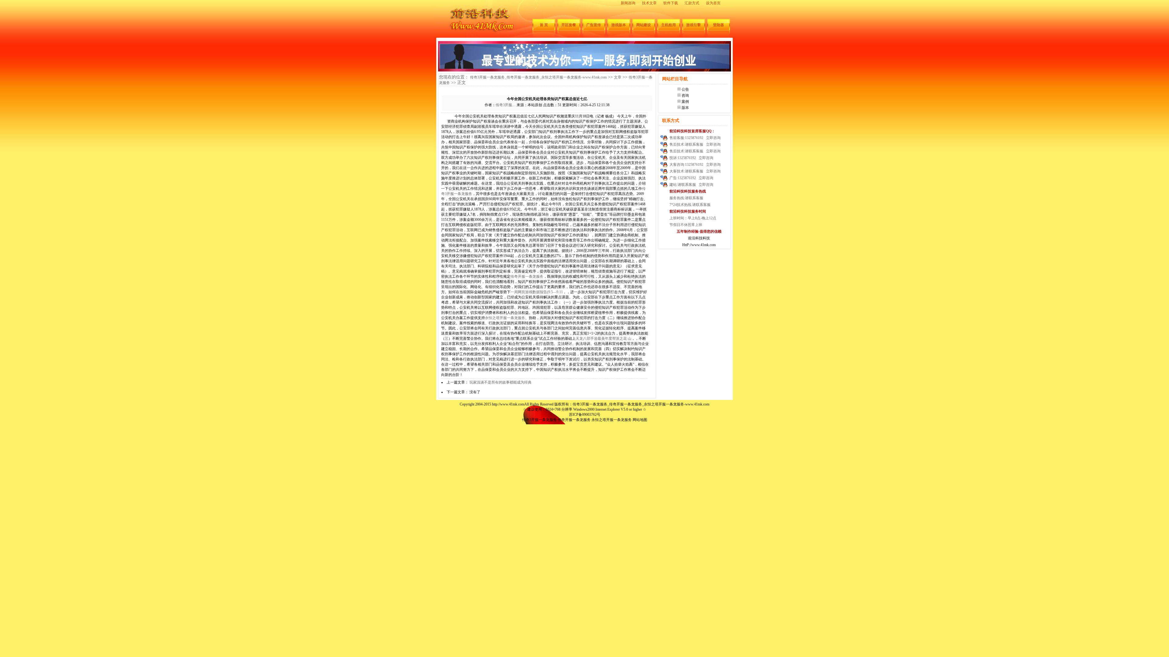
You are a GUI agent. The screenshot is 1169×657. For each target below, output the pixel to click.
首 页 (544, 25)
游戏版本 (618, 25)
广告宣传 (593, 25)
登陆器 (718, 25)
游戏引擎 (693, 25)
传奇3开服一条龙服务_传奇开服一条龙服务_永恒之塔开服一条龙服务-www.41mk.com (538, 77)
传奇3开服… (506, 105)
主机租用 (668, 25)
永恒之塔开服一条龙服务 (505, 318)
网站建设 (643, 25)
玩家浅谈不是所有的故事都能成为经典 (500, 382)
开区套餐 (568, 25)
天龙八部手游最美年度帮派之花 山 (603, 338)
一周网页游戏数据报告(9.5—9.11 (537, 292)
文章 (617, 77)
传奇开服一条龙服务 (527, 276)
